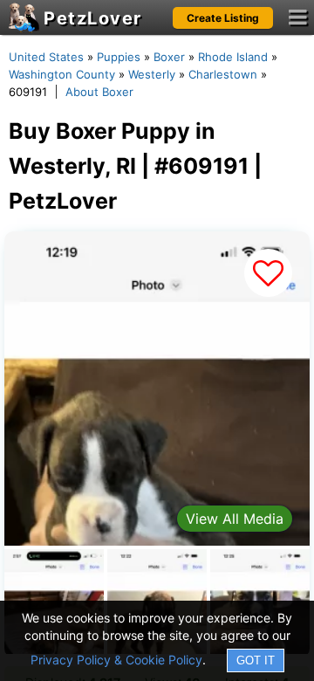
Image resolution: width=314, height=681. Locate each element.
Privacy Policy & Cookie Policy (116, 659)
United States (46, 57)
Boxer (169, 57)
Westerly (151, 74)
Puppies (118, 57)
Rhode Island (233, 57)
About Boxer (99, 92)
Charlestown (222, 74)
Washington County (62, 74)
